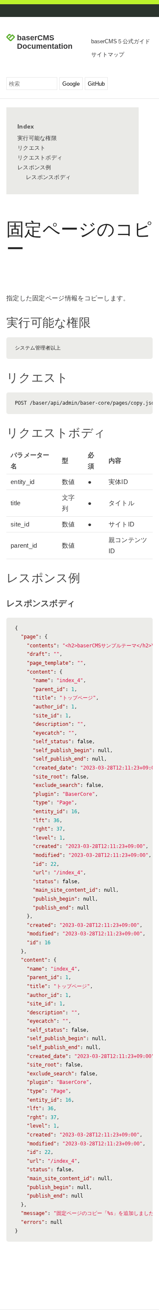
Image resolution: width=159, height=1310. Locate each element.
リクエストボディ (39, 157)
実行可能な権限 (37, 138)
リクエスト (31, 148)
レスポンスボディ (48, 177)
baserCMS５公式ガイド (120, 41)
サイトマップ (107, 54)
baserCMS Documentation (45, 42)
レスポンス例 (34, 167)
